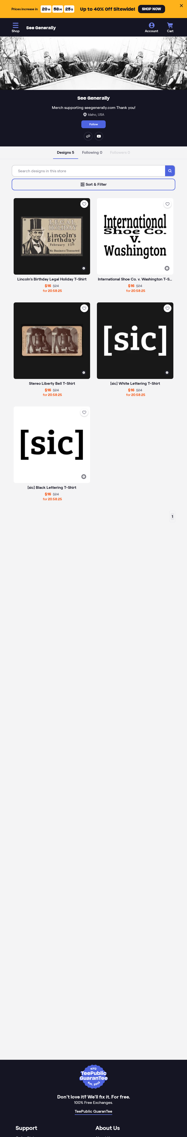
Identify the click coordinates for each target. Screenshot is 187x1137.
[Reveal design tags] (83, 268)
